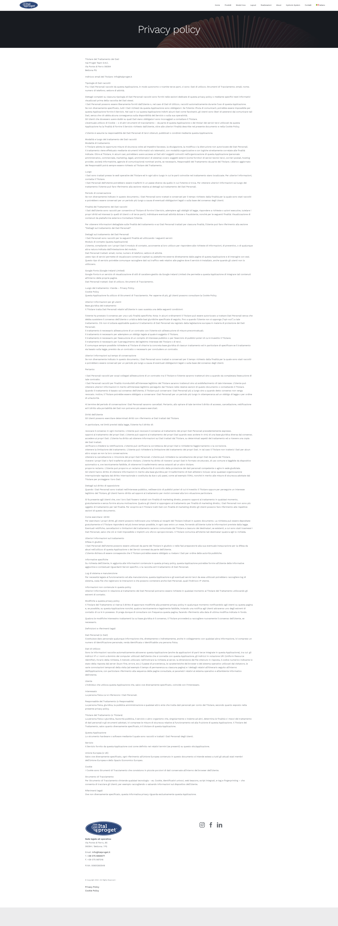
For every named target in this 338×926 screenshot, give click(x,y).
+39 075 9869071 (96, 856)
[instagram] (202, 825)
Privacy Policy (92, 887)
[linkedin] (219, 825)
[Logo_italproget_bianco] (28, 2)
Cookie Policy (92, 890)
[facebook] (211, 825)
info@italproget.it (101, 852)
